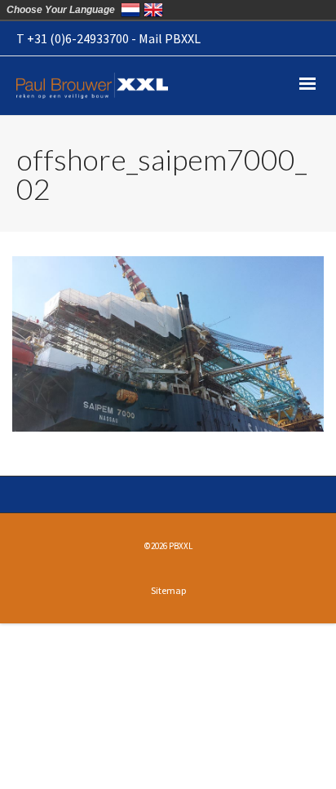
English (153, 10)
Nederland (130, 10)
